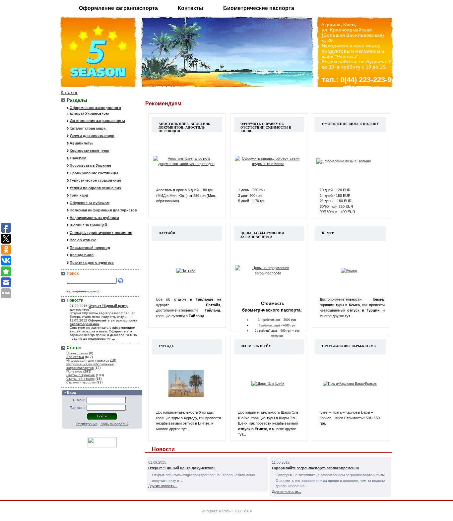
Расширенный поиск (82, 291)
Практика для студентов (92, 262)
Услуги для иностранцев (92, 136)
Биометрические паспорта (258, 8)
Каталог (69, 92)
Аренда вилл (82, 255)
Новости (163, 449)
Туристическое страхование (95, 180)
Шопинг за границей (88, 225)
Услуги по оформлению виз (95, 188)
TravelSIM (78, 158)
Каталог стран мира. (88, 128)
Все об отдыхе (83, 240)
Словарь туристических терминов (101, 233)
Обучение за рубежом (89, 203)
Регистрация (86, 424)
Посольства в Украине (90, 165)
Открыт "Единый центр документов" (181, 468)
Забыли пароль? (114, 424)
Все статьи (75, 357)
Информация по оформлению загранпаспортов (90, 366)
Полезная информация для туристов (103, 210)
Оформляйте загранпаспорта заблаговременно (315, 468)
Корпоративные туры (89, 150)
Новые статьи (77, 353)
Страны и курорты (81, 382)
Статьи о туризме (80, 375)
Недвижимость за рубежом (94, 218)
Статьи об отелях (80, 378)
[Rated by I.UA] (102, 445)
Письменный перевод (90, 248)
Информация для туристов (87, 360)
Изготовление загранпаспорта (97, 121)
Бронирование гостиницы (94, 173)
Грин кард (79, 195)
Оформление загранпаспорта (118, 8)
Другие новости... (162, 486)
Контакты (190, 8)
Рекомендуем (163, 103)
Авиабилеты (81, 143)
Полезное (74, 371)
